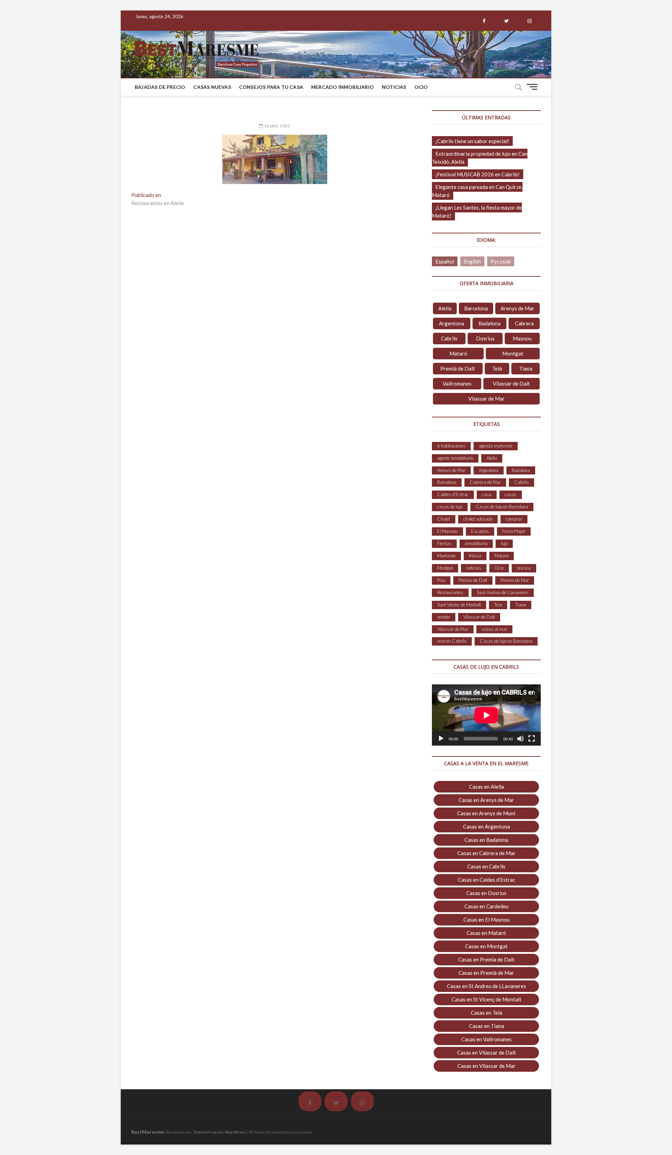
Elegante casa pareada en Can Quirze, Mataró (477, 191)
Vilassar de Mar (486, 398)
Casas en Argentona (486, 826)
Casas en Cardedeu (486, 906)
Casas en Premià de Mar (486, 973)
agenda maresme (495, 446)
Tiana (525, 368)
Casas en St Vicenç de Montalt (486, 999)
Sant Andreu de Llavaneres (502, 592)
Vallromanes (457, 383)
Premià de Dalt (457, 368)
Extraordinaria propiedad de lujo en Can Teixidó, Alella (479, 157)
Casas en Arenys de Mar (486, 800)
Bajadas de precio (160, 87)
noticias (473, 568)
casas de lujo (449, 506)
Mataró (458, 353)
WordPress (235, 1132)
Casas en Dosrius (486, 893)
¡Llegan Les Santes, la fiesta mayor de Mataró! (477, 211)
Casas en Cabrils (486, 866)
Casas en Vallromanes (486, 1039)
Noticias (394, 87)
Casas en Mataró (486, 933)
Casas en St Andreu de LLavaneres (486, 986)
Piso (441, 580)
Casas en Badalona (486, 840)
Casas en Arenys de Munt (486, 813)
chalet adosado (477, 519)
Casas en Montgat (486, 946)
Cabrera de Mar (485, 482)
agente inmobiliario (455, 458)
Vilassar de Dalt (511, 383)
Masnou (522, 338)
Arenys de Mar (517, 308)
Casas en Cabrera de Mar (486, 853)
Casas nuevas (212, 87)
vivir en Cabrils (452, 641)
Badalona (489, 323)
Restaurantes (450, 592)
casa (486, 494)
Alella (444, 308)
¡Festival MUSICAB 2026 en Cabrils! (477, 174)
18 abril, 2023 (276, 125)
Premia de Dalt (472, 580)
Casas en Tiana (486, 1026)
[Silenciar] (520, 738)
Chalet (443, 519)
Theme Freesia (207, 1132)
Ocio (421, 87)
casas (511, 494)
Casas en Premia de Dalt (486, 959)
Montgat (512, 353)
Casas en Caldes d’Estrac (486, 879)
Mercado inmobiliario (342, 87)
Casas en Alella (486, 786)
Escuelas (480, 531)
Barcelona (476, 308)
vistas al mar (494, 629)
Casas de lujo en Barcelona (502, 506)
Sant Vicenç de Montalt (459, 604)
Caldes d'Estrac (453, 494)
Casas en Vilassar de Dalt (486, 1052)
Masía (475, 555)
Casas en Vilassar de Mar (486, 1066)
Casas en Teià (486, 1012)
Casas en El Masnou (486, 919)
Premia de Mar (514, 580)
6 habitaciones (451, 446)
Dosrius (485, 338)
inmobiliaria (476, 543)
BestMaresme (147, 1132)
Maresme (446, 555)
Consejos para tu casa (271, 87)
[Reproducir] (441, 738)
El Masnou (447, 531)
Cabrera (524, 323)
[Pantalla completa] (531, 738)
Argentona (451, 323)
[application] (486, 715)
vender (443, 617)
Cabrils (449, 338)
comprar (514, 519)
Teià (497, 368)
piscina (524, 568)
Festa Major (513, 531)
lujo (504, 543)
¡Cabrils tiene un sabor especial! (472, 141)
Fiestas (444, 543)
